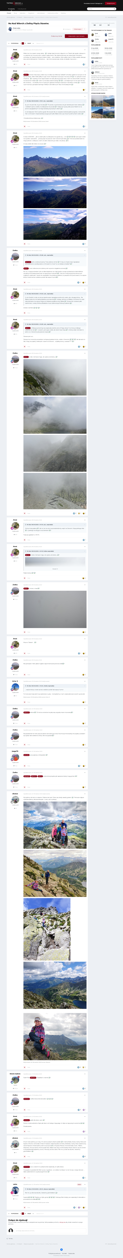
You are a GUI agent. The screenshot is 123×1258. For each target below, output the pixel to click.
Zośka (15, 250)
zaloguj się (62, 1222)
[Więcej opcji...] (85, 50)
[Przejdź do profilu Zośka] (15, 256)
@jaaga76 (27, 776)
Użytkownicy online (53, 13)
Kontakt (64, 1253)
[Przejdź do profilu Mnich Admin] (15, 1079)
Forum (9, 13)
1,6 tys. (16, 1199)
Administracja (41, 13)
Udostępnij (67, 29)
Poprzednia (14, 43)
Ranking (63, 13)
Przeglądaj (11, 8)
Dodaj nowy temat (56, 36)
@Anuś (28, 328)
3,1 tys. (16, 265)
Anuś (15, 50)
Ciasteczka (71, 1253)
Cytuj (28, 64)
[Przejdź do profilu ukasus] (15, 799)
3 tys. (15, 765)
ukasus (15, 794)
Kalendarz (22, 13)
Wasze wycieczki (27, 30)
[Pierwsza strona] (9, 43)
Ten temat (107, 8)
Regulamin (31, 13)
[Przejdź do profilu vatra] (10, 29)
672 (16, 695)
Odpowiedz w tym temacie (76, 36)
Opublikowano (32, 49)
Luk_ (44, 101)
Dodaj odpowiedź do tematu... (26, 1231)
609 (16, 64)
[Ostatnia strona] (33, 43)
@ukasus (33, 1077)
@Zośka (28, 262)
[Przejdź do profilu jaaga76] (15, 757)
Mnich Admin (15, 1074)
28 (16, 808)
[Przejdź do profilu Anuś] (15, 55)
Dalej (29, 43)
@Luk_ (26, 74)
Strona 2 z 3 (40, 43)
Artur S (15, 681)
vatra (18, 28)
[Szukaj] (114, 8)
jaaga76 (15, 751)
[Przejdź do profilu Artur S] (15, 687)
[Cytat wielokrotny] (24, 64)
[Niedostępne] (55, 825)
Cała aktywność (22, 8)
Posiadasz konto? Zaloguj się (93, 3)
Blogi (15, 13)
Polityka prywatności (55, 1253)
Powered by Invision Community (61, 1255)
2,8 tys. (16, 1088)
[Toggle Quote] (26, 101)
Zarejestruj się (111, 3)
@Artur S (26, 712)
